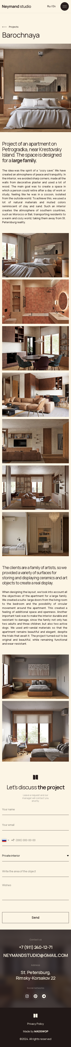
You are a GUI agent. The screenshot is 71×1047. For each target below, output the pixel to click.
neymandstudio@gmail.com (35, 955)
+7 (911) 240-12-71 (36, 947)
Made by (35, 1031)
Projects (13, 26)
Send (35, 917)
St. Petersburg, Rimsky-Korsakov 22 (35, 975)
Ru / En (51, 6)
